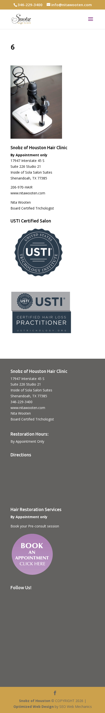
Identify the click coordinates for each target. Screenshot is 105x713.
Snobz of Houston (34, 700)
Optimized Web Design (33, 706)
